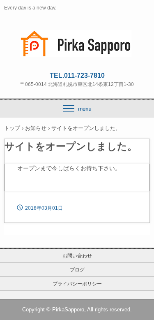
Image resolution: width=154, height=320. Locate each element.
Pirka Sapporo (77, 37)
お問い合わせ (77, 256)
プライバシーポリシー (77, 284)
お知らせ (35, 128)
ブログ (77, 270)
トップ (12, 128)
